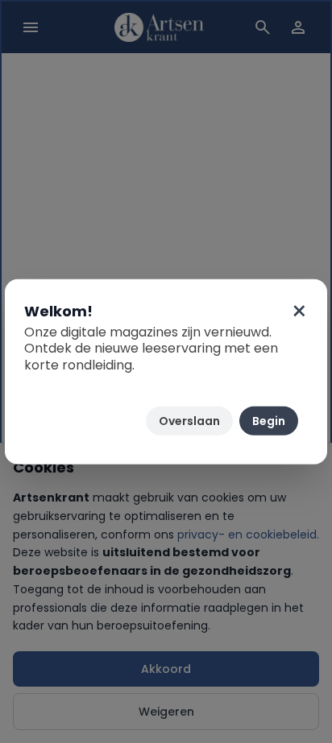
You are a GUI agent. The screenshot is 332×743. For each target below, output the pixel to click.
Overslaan (189, 421)
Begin (268, 421)
